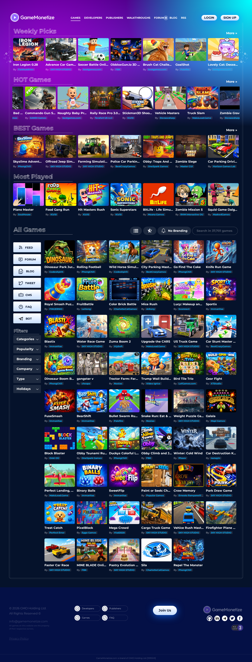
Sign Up (229, 17)
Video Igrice (153, 383)
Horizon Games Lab (191, 166)
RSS (183, 17)
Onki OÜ (54, 458)
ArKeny (150, 309)
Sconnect (218, 69)
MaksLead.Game (157, 118)
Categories (25, 339)
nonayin (215, 458)
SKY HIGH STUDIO (28, 69)
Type (21, 379)
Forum (159, 17)
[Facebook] (209, 618)
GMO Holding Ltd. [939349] (142, 658)
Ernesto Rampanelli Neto (193, 495)
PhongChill (88, 271)
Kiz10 (86, 118)
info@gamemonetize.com (28, 621)
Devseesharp (122, 118)
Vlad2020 (119, 532)
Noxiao (118, 383)
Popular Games (155, 495)
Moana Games (91, 214)
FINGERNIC (56, 309)
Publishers (114, 17)
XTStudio (216, 383)
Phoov (182, 458)
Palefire (152, 69)
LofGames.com (187, 383)
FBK (85, 69)
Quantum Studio (222, 118)
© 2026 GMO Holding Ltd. (27, 608)
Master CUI (154, 166)
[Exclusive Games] (149, 231)
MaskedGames (156, 214)
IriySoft (118, 346)
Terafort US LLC (59, 118)
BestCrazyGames (93, 166)
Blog (173, 17)
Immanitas (217, 309)
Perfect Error (56, 532)
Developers (93, 17)
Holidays (24, 389)
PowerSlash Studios (224, 214)
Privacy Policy (19, 638)
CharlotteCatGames (125, 309)
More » (231, 33)
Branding (24, 359)
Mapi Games (218, 421)
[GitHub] (240, 618)
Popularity (25, 349)
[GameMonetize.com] (32, 18)
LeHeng (86, 309)
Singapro (185, 214)
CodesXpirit (56, 271)
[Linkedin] (224, 618)
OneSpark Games (125, 166)
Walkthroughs (138, 17)
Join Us (165, 610)
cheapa (86, 383)
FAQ (111, 617)
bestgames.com (60, 69)
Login (209, 17)
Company (24, 369)
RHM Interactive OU (126, 214)
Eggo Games (89, 532)
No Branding (177, 231)
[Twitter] (232, 618)
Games (75, 17)
